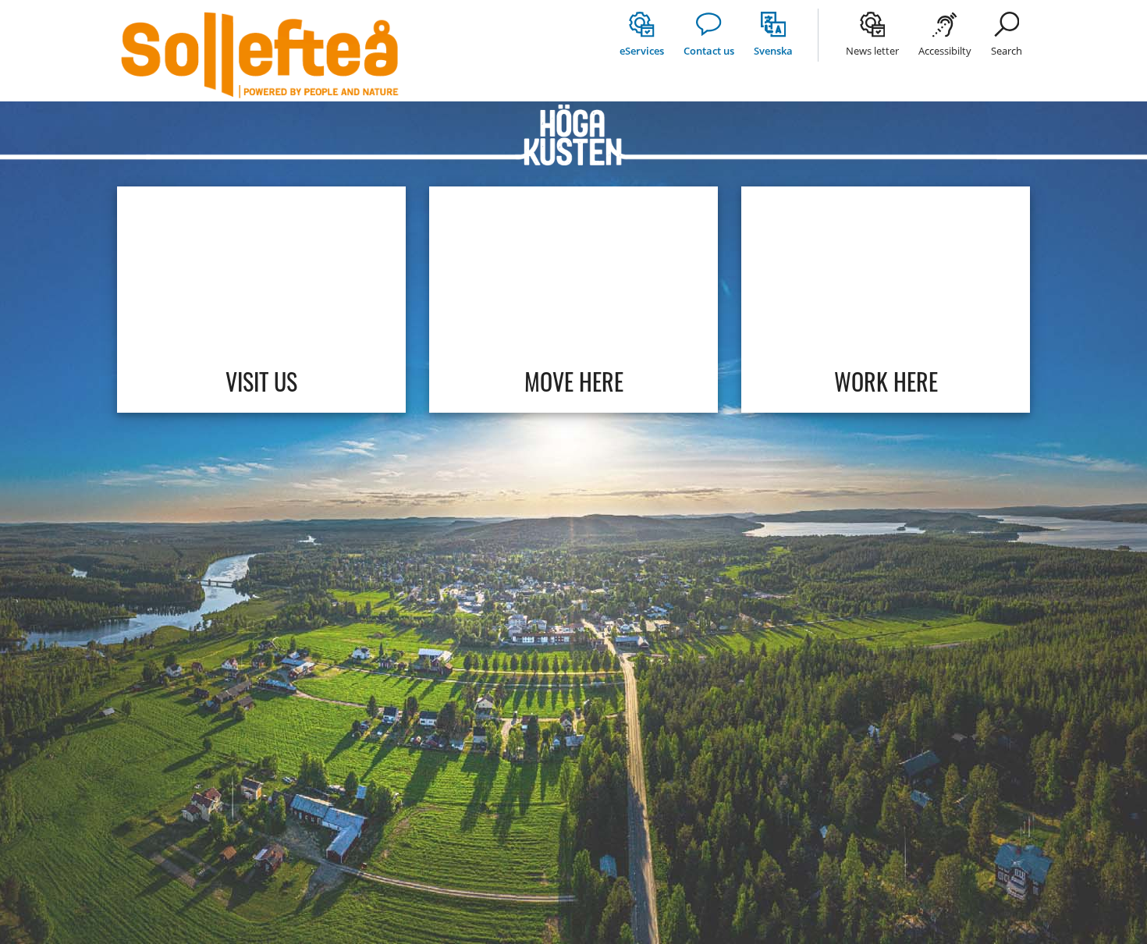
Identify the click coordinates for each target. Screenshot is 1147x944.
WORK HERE (886, 381)
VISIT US (261, 381)
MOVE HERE (573, 381)
